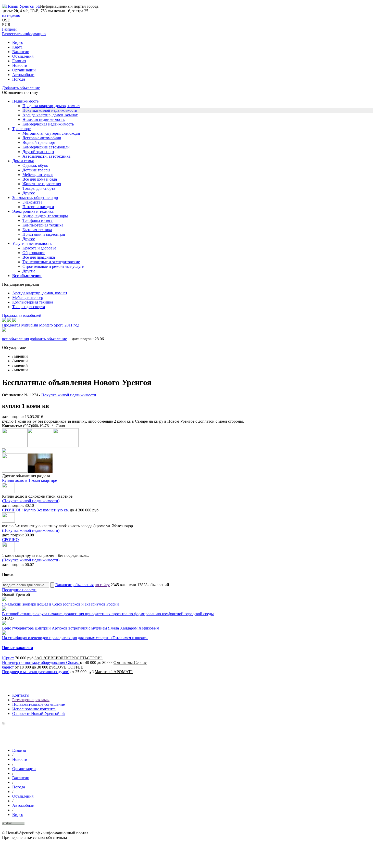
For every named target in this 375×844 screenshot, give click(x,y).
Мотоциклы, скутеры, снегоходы (51, 133)
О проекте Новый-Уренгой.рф (38, 713)
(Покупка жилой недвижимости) (30, 501)
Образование (33, 252)
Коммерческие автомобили (46, 147)
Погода (18, 79)
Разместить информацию (24, 34)
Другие (28, 271)
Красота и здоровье (39, 248)
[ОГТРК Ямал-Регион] (3, 722)
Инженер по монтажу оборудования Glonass (41, 662)
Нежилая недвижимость (43, 119)
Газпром (9, 29)
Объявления (22, 56)
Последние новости (19, 590)
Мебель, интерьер (37, 174)
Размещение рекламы (30, 700)
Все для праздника (38, 257)
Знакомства (32, 202)
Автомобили (23, 74)
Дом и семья (23, 161)
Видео (17, 42)
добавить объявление (48, 339)
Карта (17, 47)
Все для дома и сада (39, 179)
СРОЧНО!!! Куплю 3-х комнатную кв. (36, 510)
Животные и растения (41, 184)
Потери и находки (38, 207)
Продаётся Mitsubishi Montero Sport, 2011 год (40, 325)
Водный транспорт (39, 142)
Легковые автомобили (41, 138)
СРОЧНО (10, 539)
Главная (19, 61)
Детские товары (36, 170)
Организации (24, 70)
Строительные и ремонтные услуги (53, 266)
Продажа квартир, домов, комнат (51, 106)
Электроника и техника (33, 211)
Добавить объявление (21, 88)
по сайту (102, 585)
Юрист (8, 658)
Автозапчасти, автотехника (46, 156)
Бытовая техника (37, 230)
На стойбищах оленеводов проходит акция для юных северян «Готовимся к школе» (75, 638)
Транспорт (21, 129)
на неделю (11, 15)
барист (8, 667)
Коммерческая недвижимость (48, 124)
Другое (28, 193)
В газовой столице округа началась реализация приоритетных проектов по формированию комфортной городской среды (108, 614)
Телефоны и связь (37, 220)
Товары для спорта (38, 188)
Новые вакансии (17, 648)
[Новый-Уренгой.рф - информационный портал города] (21, 6)
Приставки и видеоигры (43, 234)
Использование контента (34, 709)
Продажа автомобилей (21, 315)
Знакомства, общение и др (35, 197)
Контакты (20, 695)
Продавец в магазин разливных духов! (35, 672)
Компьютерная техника (42, 225)
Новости (19, 65)
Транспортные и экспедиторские (51, 262)
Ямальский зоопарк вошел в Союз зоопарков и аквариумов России (60, 604)
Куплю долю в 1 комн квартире (29, 480)
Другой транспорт (38, 151)
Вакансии (20, 51)
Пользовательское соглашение (38, 704)
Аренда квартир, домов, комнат (50, 115)
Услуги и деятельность (32, 243)
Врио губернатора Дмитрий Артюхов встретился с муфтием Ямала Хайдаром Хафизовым (80, 628)
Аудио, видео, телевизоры (45, 216)
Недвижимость (25, 101)
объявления (83, 585)
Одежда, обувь (35, 165)
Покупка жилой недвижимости (49, 110)
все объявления (15, 339)
